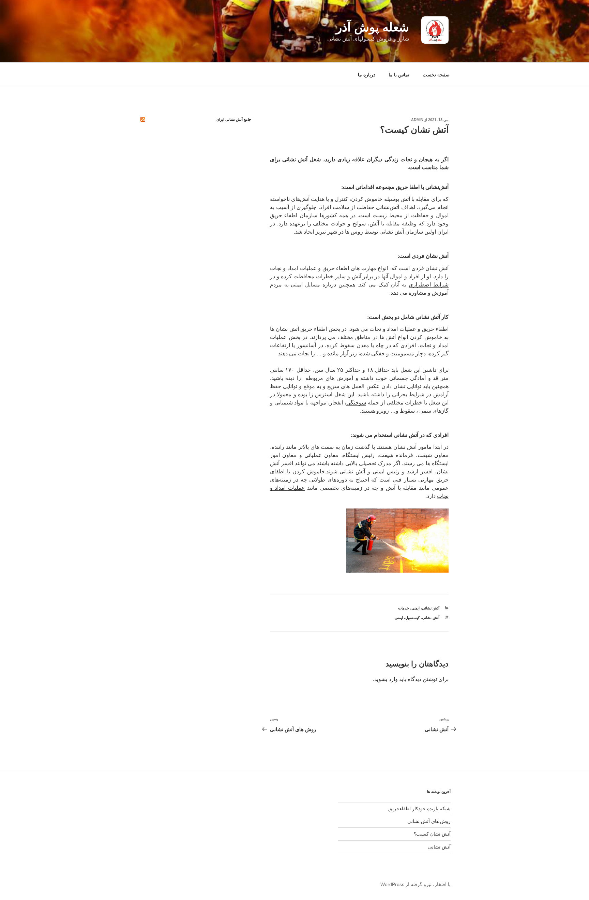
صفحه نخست (436, 74)
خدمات (403, 608)
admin (417, 120)
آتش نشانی (430, 608)
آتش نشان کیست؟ (432, 834)
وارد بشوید (386, 679)
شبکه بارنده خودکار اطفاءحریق (419, 808)
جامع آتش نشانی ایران (233, 119)
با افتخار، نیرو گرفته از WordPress (415, 884)
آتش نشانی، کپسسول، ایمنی (417, 618)
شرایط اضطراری (429, 284)
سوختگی (356, 402)
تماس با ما (399, 74)
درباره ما (366, 74)
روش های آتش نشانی (429, 821)
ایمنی (415, 608)
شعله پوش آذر (372, 27)
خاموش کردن (427, 337)
